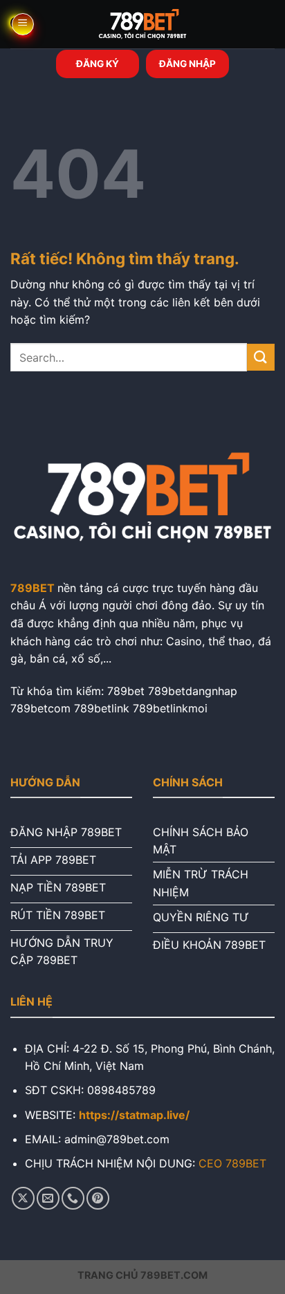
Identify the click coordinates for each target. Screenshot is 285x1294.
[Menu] (23, 24)
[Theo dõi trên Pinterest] (97, 1198)
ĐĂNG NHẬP (187, 63)
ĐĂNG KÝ (97, 63)
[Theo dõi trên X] (23, 1198)
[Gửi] (261, 357)
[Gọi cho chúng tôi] (73, 1198)
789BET (32, 588)
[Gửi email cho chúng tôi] (48, 1198)
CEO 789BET (232, 1163)
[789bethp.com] (142, 24)
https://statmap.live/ (134, 1115)
